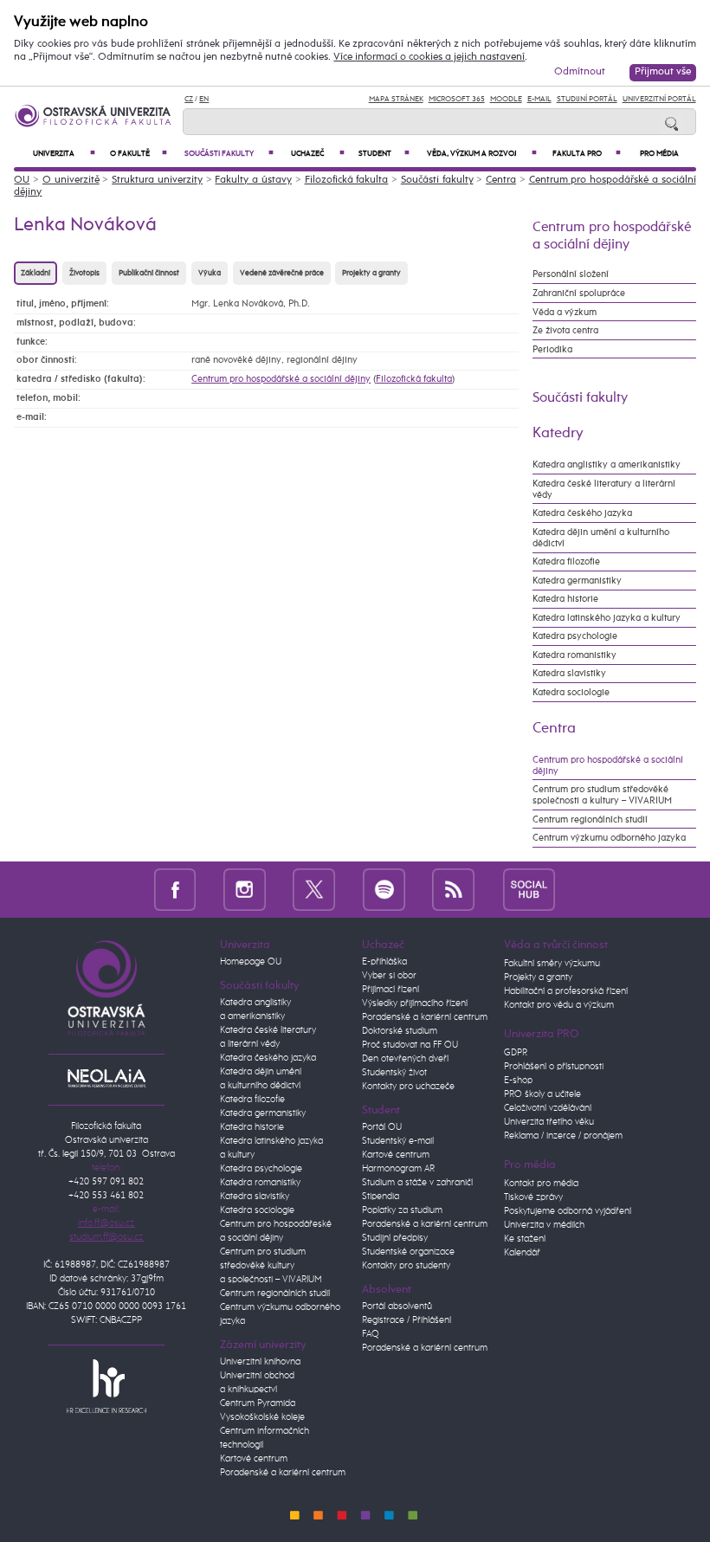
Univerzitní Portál (659, 99)
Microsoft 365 (457, 99)
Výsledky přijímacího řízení (415, 1003)
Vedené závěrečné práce (282, 273)
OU (21, 180)
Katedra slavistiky (569, 673)
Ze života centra (565, 330)
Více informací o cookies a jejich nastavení (429, 57)
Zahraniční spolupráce (578, 293)
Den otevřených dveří (405, 1059)
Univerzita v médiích (544, 1225)
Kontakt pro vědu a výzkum (559, 1005)
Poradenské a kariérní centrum (282, 1472)
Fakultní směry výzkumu (552, 963)
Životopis (84, 273)
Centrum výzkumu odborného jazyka (609, 837)
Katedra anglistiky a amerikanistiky (606, 464)
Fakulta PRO (586, 154)
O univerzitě (71, 180)
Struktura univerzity (157, 180)
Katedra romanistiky (574, 655)
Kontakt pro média (541, 1183)
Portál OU (382, 1127)
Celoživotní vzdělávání (547, 1108)
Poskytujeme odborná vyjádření (567, 1211)
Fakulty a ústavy (253, 180)
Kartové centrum (253, 1459)
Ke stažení (524, 1239)
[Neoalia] (106, 1078)
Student (383, 154)
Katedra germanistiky (577, 580)
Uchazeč (318, 154)
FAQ (370, 1334)
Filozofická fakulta (347, 180)
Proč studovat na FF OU (410, 1045)
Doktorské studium (399, 1031)
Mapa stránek (396, 99)
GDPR (515, 1052)
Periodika (552, 349)
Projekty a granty (371, 273)
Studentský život (394, 1072)
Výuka (209, 273)
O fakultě (139, 154)
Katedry (558, 433)
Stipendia (380, 1196)
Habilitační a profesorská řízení (566, 991)
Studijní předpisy (395, 1238)
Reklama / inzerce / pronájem (563, 1136)
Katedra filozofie (566, 561)
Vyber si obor (389, 975)
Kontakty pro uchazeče (408, 1086)
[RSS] (453, 888)
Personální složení (570, 274)
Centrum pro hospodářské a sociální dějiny (281, 379)
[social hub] (529, 888)
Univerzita (64, 154)
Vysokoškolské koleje (262, 1417)
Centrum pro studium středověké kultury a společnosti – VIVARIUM (271, 1266)
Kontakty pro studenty (406, 1265)
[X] (314, 888)
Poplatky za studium (402, 1210)
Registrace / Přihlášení (406, 1320)
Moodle (506, 99)
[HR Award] (106, 1385)
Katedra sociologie (571, 692)
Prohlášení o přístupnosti (554, 1066)
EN (204, 99)
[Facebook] (175, 888)
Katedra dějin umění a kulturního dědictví (600, 537)
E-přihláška (384, 962)
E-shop (518, 1080)
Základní (35, 273)
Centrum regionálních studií (590, 819)
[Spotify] (384, 888)
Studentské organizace (408, 1252)
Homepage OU (250, 962)
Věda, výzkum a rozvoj (482, 154)
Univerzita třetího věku (549, 1122)
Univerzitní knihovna (260, 1362)
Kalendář (522, 1252)
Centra (501, 180)
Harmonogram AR (398, 1169)
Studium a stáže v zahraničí (417, 1182)
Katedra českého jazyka (582, 513)
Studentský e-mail (398, 1141)
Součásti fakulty (229, 154)
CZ (188, 99)
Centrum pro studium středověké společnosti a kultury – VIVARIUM (602, 794)
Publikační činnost (149, 273)
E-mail (539, 99)
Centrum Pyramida (257, 1403)
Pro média (659, 154)
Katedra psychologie (574, 636)
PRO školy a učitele (542, 1094)
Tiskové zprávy (533, 1197)
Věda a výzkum (564, 312)
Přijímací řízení (390, 989)
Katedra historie (565, 598)
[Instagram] (244, 888)
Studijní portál (587, 99)
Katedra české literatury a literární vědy (603, 489)
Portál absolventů (397, 1306)
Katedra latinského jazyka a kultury (606, 618)
